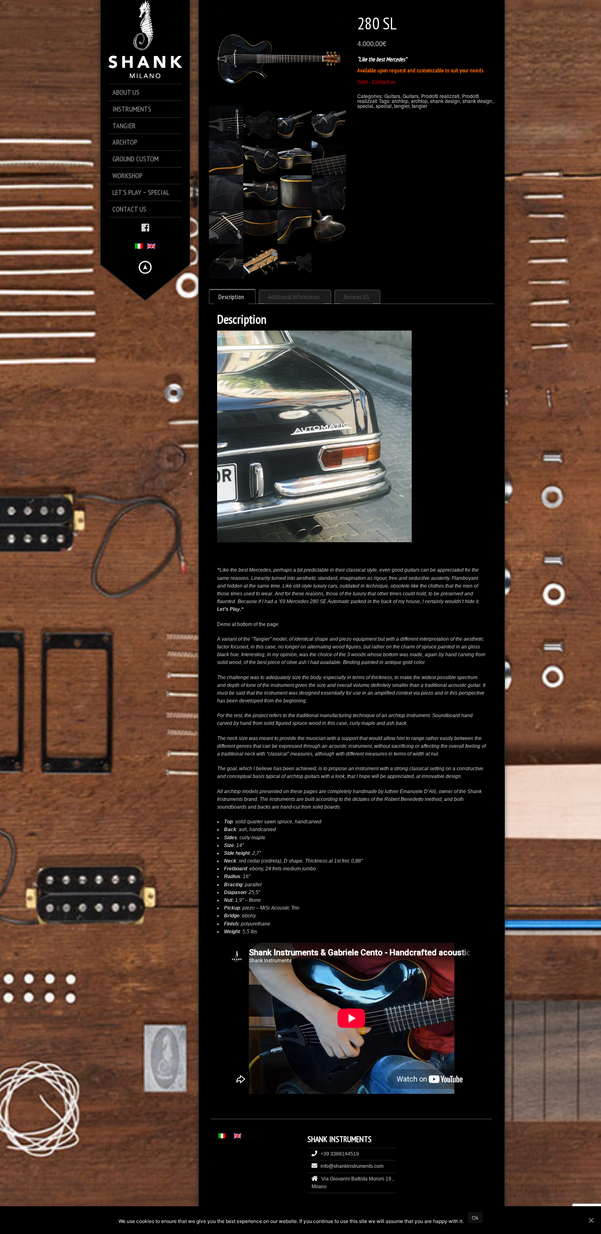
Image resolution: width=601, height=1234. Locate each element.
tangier (401, 105)
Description (231, 297)
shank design (445, 100)
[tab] (232, 296)
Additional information (294, 297)
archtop (400, 100)
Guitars (392, 95)
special (365, 105)
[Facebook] (145, 227)
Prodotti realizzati (440, 95)
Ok (475, 1217)
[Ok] (591, 1220)
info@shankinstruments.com (352, 1166)
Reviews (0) (356, 297)
